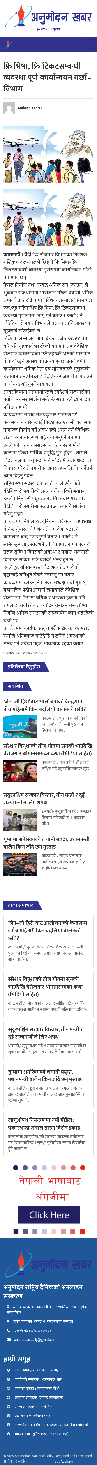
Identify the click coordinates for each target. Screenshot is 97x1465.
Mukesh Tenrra (30, 108)
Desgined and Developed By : (73, 1459)
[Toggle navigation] (90, 44)
